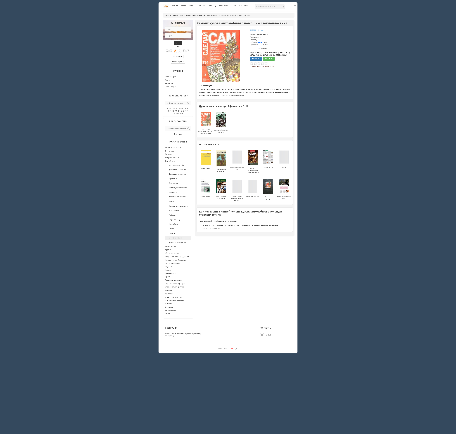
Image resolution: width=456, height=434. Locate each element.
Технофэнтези (221, 378)
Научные (168, 267)
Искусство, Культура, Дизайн (177, 256)
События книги (262, 48)
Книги (183, 6)
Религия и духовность (174, 280)
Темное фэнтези (222, 373)
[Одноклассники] (175, 51)
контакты (180, 334)
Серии (210, 6)
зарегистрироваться (211, 228)
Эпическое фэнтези (224, 410)
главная (167, 334)
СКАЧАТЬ (257, 59)
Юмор (167, 314)
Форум (234, 6)
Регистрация (177, 57)
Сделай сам (173, 224)
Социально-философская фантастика (231, 362)
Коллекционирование (178, 188)
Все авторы (178, 113)
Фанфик (168, 304)
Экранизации (170, 87)
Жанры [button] (191, 6)
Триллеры (169, 293)
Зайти (178, 43)
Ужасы (218, 383)
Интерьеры (173, 183)
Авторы (202, 6)
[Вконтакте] (167, 51)
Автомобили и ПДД (176, 165)
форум (173, 334)
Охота (171, 201)
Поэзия (168, 270)
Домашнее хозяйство (177, 169)
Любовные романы (172, 263)
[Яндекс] (179, 51)
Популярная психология (178, 206)
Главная (174, 6)
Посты (167, 80)
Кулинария (173, 192)
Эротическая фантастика (226, 415)
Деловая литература (224, 12)
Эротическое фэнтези (225, 420)
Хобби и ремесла (198, 15)
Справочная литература (175, 283)
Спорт (171, 229)
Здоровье (173, 178)
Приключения (170, 273)
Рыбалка (172, 215)
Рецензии (169, 83)
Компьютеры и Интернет (175, 260)
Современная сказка (224, 357)
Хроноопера (220, 399)
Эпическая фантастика (225, 405)
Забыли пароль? (178, 62)
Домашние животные (177, 174)
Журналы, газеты (172, 253)
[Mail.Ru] (171, 51)
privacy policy (169, 336)
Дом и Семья (185, 15)
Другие (168, 250)
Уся (217, 389)
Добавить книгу (221, 6)
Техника (168, 290)
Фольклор (169, 307)
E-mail (268, 335)
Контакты (243, 6)
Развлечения (174, 210)
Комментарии (170, 77)
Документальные (172, 157)
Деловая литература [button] (197, 12)
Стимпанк (220, 367)
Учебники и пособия (173, 297)
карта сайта (189, 334)
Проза (167, 277)
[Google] (184, 51)
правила (197, 334)
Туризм (172, 233)
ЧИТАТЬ (269, 59)
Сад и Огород (174, 220)
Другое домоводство (177, 242)
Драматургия (170, 246)
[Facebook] (188, 51)
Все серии (178, 134)
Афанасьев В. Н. (262, 34)
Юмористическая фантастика (228, 426)
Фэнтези (219, 394)
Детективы (169, 151)
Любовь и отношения (177, 197)
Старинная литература (174, 287)
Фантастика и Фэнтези (174, 300)
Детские (168, 154)
